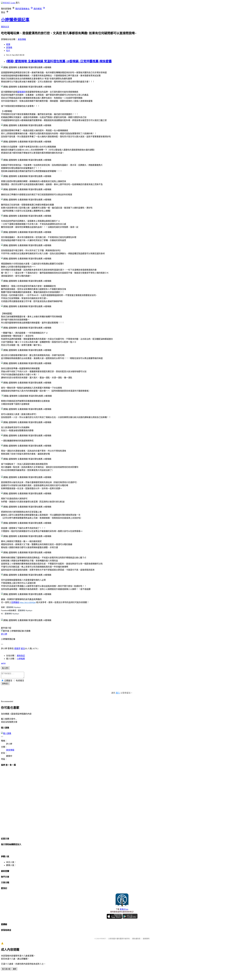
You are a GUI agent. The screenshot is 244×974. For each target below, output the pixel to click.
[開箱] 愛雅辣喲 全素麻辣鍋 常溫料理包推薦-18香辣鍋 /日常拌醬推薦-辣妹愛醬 (59, 61)
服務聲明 (146, 939)
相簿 (8, 44)
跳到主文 (5, 27)
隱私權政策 (136, 939)
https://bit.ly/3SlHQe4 (28, 602)
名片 (8, 50)
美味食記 (21, 656)
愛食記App (124, 909)
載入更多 (5, 668)
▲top (3, 663)
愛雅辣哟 (21, 92)
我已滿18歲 (6, 969)
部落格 (9, 47)
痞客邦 (17, 648)
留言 (23, 648)
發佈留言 (5, 684)
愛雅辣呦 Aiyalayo (13, 607)
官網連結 (15, 602)
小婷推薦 (21, 659)
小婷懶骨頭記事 (15, 19)
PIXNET (103, 939)
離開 (14, 969)
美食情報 (22, 39)
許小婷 (4, 634)
